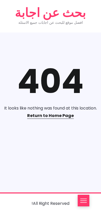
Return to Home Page (50, 116)
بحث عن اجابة (50, 12)
